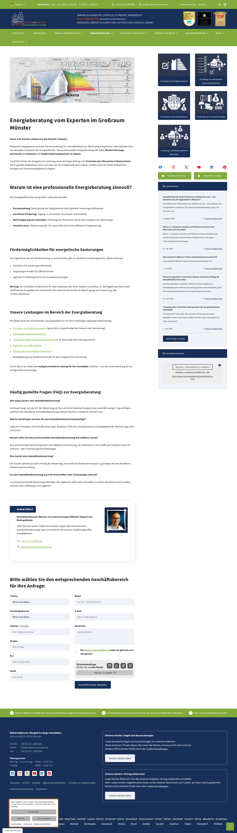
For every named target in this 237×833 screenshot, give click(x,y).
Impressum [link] (27, 824)
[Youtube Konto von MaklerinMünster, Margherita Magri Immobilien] (199, 167)
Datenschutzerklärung (96, 650)
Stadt (13, 671)
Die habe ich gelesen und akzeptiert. (106, 651)
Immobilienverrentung (176, 176)
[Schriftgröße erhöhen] (219, 4)
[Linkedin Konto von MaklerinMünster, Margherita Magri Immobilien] (211, 167)
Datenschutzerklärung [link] (42, 824)
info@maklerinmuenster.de (155, 4)
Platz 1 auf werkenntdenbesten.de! (210, 712)
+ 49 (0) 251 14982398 (31, 541)
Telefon (19, 626)
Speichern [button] (21, 819)
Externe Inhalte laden (120, 758)
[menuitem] (19, 33)
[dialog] (33, 813)
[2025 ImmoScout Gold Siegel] (189, 18)
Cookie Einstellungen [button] (157, 748)
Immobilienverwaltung (212, 176)
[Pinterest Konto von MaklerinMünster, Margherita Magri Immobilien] (224, 167)
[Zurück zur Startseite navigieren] (29, 19)
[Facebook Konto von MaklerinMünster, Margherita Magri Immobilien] (160, 167)
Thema (14, 596)
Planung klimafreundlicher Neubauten (32, 351)
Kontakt (202, 4)
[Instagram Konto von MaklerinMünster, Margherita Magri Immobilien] (173, 167)
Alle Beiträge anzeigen (175, 338)
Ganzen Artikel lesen (213, 218)
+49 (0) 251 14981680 (125, 4)
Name (78, 596)
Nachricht (80, 626)
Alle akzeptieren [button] (44, 819)
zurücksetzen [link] (16, 824)
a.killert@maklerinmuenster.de (35, 546)
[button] (220, 18)
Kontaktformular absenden (93, 684)
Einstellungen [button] (33, 812)
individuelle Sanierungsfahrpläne (29, 333)
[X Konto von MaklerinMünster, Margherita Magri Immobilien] (186, 167)
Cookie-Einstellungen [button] (157, 786)
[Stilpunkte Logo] (204, 18)
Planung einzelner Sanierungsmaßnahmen (34, 339)
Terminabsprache (19, 611)
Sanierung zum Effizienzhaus (27, 345)
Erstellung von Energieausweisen (30, 328)
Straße (13, 641)
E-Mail (78, 611)
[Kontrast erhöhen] (224, 4)
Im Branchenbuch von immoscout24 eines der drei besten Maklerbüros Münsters (145, 712)
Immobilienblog (187, 4)
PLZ (12, 656)
